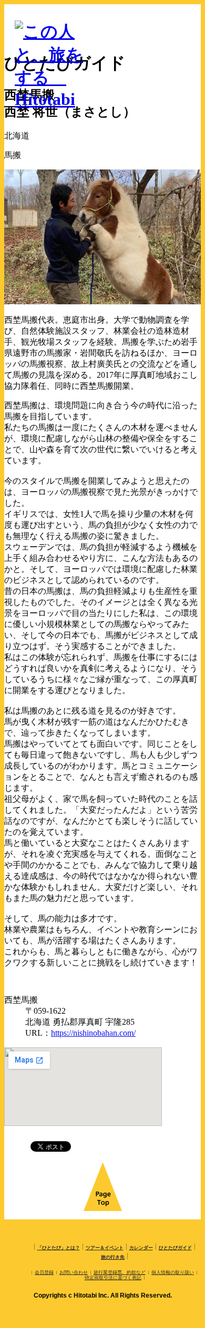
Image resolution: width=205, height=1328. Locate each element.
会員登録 (44, 1272)
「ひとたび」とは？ (58, 1247)
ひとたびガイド (175, 1247)
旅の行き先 (113, 1257)
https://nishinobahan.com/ (93, 1032)
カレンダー (141, 1247)
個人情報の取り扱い (172, 1272)
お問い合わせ (73, 1272)
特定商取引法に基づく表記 (113, 1277)
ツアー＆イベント (105, 1247)
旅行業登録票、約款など (120, 1272)
